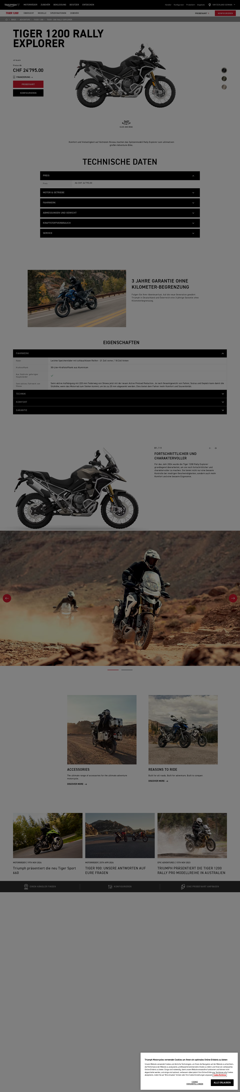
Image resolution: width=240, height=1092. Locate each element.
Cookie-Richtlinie (219, 1075)
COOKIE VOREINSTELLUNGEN (194, 1083)
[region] (189, 1071)
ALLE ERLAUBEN (222, 1083)
